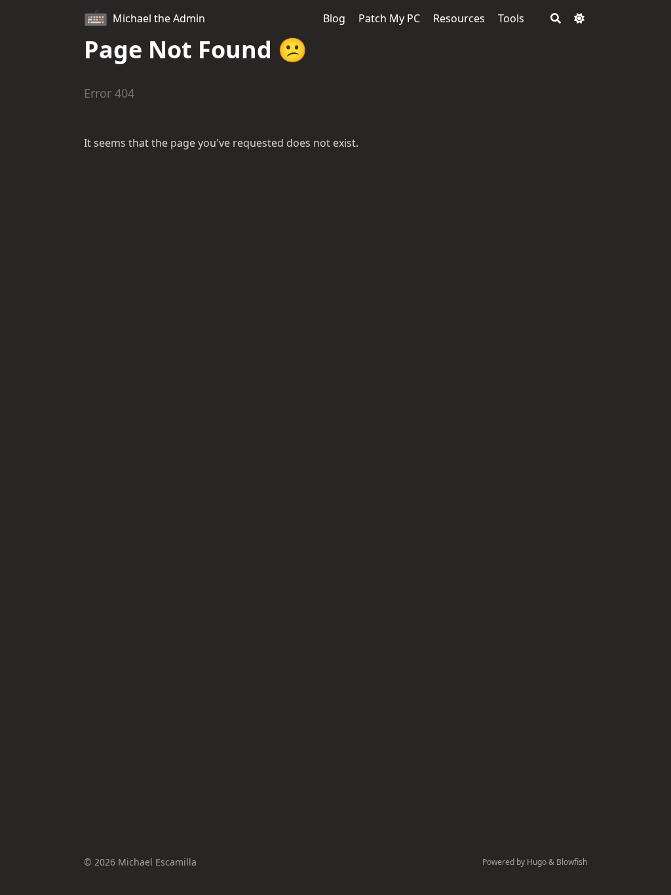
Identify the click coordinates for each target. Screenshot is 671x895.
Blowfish (571, 861)
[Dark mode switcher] (579, 18)
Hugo (536, 861)
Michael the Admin (159, 18)
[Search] (555, 18)
